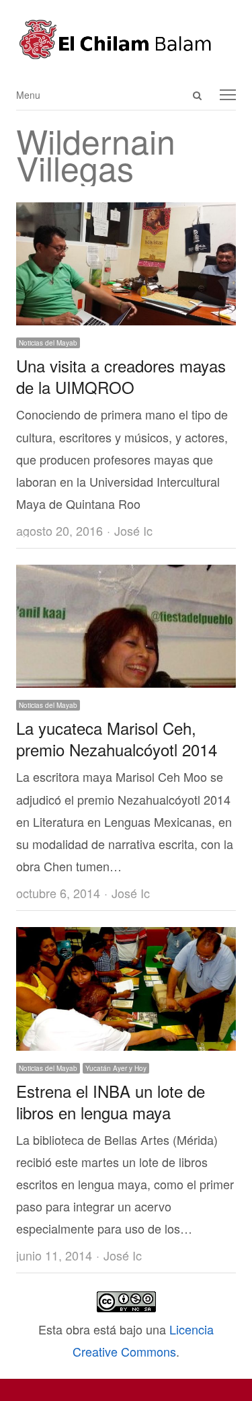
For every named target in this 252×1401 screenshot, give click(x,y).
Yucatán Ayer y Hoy (115, 1068)
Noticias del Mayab (48, 343)
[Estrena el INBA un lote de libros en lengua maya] (126, 938)
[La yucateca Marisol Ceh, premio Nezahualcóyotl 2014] (126, 575)
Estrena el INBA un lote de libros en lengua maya (110, 1101)
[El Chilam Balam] (126, 39)
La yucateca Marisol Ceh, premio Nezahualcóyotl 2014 (116, 738)
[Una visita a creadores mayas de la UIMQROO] (126, 213)
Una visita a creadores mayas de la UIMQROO (121, 376)
